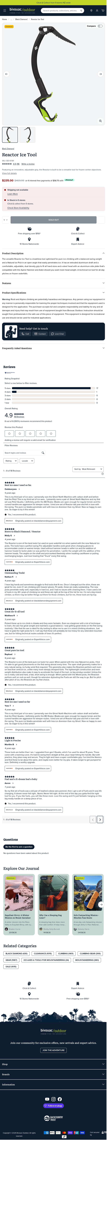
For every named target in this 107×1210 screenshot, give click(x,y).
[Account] (97, 10)
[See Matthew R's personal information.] (17, 616)
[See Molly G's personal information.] (14, 536)
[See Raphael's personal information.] (15, 654)
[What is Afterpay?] (69, 180)
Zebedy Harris (83, 929)
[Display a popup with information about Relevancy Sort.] (103, 474)
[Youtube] (47, 1099)
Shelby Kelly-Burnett (51, 929)
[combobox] (91, 469)
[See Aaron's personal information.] (13, 783)
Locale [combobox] (25, 460)
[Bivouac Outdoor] (22, 10)
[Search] (81, 10)
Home (4, 19)
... (11, 19)
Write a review (28, 163)
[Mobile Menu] (4, 10)
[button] (9, 433)
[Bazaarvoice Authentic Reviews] (10, 373)
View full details (9, 173)
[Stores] (91, 10)
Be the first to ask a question (18, 846)
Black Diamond (21, 19)
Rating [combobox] (8, 460)
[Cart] (103, 10)
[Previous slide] (6, 74)
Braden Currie (14, 929)
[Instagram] (53, 1099)
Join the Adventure (53, 1050)
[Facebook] (60, 1099)
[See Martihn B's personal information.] (16, 744)
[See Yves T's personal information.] (13, 706)
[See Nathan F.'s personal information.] (16, 577)
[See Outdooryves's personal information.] (19, 489)
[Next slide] (100, 74)
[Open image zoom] (100, 121)
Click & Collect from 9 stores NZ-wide (54, 2)
